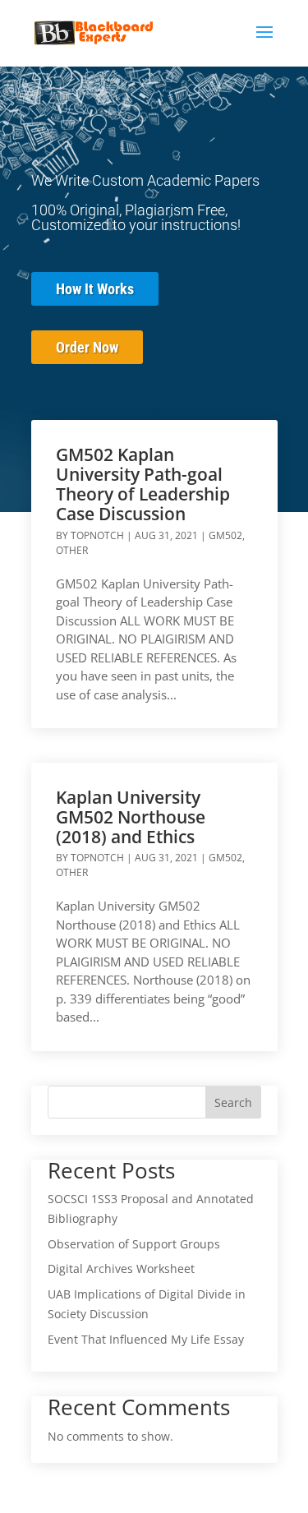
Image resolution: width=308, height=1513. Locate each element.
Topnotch (97, 535)
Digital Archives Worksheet (121, 1268)
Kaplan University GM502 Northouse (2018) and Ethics (130, 817)
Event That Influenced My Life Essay (146, 1339)
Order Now (87, 347)
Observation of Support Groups (134, 1244)
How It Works (95, 289)
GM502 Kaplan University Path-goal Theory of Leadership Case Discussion (143, 484)
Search (233, 1102)
